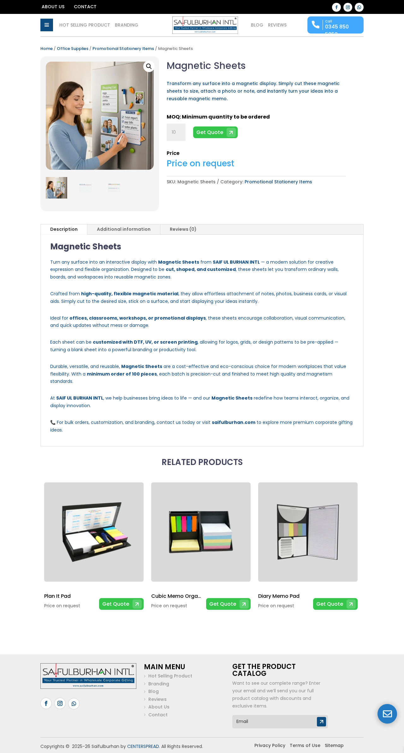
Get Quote (209, 132)
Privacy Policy (269, 746)
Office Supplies (72, 49)
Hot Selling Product (84, 25)
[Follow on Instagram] (347, 7)
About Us (53, 7)
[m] (46, 25)
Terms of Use (305, 746)
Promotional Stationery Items (123, 49)
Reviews (277, 25)
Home (46, 49)
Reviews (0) (183, 229)
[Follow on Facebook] (336, 7)
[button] (149, 66)
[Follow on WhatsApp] (359, 7)
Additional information (124, 229)
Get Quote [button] (115, 604)
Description (64, 229)
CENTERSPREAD (143, 746)
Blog (257, 25)
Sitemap (334, 746)
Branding (126, 25)
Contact (85, 7)
